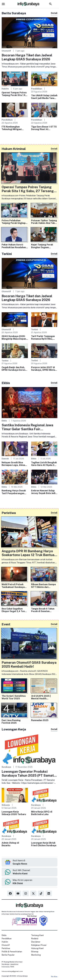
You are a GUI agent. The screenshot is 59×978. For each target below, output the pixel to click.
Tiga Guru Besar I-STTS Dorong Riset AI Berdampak (44, 128)
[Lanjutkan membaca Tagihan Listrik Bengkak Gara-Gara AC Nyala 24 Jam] (44, 448)
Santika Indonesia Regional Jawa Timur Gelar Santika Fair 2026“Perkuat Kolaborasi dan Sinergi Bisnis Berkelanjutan (27, 427)
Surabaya (6, 767)
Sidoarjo (6, 805)
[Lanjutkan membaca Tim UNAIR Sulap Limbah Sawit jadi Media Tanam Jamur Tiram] (44, 78)
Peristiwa (6, 948)
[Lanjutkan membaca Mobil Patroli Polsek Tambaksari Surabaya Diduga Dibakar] (15, 574)
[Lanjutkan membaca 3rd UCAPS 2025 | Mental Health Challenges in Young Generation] (44, 686)
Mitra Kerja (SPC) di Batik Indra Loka (41, 813)
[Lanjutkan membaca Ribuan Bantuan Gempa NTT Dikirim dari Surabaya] (44, 574)
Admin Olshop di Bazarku (10, 844)
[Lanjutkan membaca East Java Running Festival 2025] (15, 710)
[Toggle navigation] (3, 4)
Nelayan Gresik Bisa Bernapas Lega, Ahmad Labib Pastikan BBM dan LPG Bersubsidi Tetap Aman (14, 463)
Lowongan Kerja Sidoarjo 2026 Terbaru (14, 813)
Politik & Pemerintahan (12, 952)
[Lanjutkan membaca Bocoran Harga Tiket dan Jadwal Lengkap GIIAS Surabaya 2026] (29, 32)
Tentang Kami (37, 935)
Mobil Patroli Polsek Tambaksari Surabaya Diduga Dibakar (13, 585)
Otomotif (6, 51)
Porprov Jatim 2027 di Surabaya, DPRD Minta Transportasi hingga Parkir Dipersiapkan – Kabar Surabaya (43, 368)
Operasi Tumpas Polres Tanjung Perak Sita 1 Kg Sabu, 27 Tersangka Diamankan (14, 93)
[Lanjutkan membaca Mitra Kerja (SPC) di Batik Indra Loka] (44, 795)
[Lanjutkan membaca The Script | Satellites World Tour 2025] (15, 686)
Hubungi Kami (37, 948)
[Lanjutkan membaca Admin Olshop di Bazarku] (15, 826)
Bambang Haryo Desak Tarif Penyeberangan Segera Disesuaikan (14, 492)
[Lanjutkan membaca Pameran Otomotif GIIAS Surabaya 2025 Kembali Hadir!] (29, 643)
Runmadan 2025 (39, 720)
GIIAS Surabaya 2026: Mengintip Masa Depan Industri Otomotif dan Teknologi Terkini (14, 337)
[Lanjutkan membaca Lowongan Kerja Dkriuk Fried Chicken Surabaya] (44, 826)
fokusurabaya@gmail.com (12, 971)
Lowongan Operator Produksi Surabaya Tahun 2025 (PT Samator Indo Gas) (29, 773)
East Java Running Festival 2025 (11, 721)
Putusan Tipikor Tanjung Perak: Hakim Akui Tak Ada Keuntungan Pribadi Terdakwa (44, 221)
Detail (54, 13)
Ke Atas (54, 976)
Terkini (34, 329)
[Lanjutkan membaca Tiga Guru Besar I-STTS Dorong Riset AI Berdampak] (44, 110)
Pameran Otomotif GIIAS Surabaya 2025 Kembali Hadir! (29, 664)
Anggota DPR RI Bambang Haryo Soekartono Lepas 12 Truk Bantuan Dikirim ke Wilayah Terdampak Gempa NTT (29, 553)
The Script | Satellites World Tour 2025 (14, 697)
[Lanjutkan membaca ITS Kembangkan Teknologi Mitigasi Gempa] (15, 110)
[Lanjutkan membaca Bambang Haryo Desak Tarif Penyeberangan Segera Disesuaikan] (15, 476)
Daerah (5, 458)
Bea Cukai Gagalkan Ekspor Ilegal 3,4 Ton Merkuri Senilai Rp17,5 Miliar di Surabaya (13, 610)
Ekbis (4, 420)
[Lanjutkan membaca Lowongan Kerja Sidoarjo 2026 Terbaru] (15, 795)
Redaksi (34, 939)
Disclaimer (35, 942)
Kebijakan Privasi (38, 945)
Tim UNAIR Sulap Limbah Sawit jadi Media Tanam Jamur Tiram (44, 96)
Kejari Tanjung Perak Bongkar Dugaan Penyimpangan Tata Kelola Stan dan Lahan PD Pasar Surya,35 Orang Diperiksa (43, 246)
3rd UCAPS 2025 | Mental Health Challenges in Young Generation (42, 697)
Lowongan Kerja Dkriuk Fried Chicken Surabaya (43, 844)
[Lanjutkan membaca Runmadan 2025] (44, 710)
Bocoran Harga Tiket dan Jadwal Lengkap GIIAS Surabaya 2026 (27, 57)
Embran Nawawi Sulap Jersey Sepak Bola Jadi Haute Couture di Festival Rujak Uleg (43, 492)
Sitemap (34, 952)
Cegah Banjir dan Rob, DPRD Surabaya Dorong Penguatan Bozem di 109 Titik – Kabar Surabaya (14, 368)
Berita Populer (8, 955)
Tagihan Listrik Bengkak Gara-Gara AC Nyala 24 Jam (44, 463)
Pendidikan (36, 89)
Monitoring (36, 955)
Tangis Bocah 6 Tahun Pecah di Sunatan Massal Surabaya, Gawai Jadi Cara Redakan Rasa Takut (44, 610)
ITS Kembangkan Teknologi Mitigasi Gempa (12, 128)
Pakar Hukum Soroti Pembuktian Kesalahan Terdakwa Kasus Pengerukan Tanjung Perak (14, 246)
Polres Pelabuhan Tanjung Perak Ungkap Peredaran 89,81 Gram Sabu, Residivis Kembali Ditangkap (14, 221)
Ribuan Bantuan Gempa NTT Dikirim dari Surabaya (43, 585)
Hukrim (5, 89)
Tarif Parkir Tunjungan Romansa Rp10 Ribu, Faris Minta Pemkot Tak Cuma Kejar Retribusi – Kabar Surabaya (44, 337)
